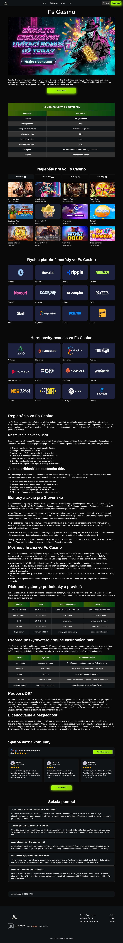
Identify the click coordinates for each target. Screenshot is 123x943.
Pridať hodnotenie (103, 752)
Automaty (100, 177)
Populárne (19, 177)
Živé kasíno (46, 177)
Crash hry (73, 177)
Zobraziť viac (61, 787)
